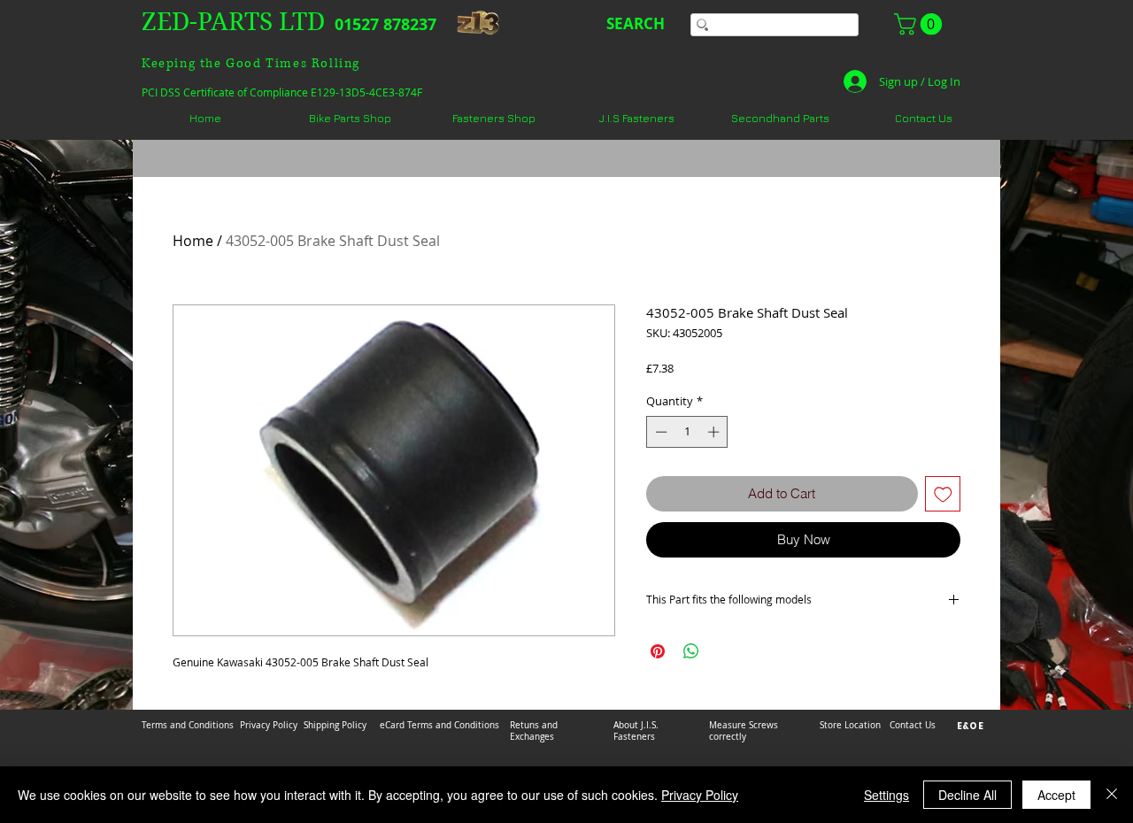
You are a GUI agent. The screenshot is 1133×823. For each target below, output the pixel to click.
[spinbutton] (687, 432)
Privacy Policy (699, 795)
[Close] (1111, 795)
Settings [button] (886, 795)
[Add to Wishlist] (943, 494)
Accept (1056, 795)
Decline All (967, 795)
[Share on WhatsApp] (691, 651)
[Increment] (715, 432)
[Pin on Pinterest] (657, 651)
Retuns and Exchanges (534, 730)
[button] (920, 24)
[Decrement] (659, 432)
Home (193, 240)
